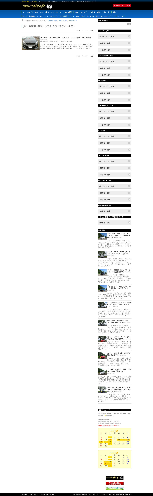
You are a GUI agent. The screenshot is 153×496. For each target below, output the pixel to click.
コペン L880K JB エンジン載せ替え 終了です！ (118, 338)
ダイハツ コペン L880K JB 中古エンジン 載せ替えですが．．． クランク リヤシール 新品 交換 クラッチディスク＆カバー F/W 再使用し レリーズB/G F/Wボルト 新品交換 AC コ (115, 345)
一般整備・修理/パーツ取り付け (99, 12)
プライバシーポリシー (47, 494)
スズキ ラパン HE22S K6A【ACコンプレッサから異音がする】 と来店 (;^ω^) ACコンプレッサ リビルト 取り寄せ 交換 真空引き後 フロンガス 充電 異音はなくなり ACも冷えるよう (115, 278)
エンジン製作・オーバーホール (50, 12)
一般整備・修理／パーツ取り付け (35, 20)
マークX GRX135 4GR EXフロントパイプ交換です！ (119, 370)
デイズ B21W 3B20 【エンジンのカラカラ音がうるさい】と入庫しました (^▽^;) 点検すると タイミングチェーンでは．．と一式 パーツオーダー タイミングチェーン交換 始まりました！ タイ (115, 262)
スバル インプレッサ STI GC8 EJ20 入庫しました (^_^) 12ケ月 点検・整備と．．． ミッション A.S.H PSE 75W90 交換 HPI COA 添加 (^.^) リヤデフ (115, 295)
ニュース (120, 16)
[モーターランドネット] (115, 484)
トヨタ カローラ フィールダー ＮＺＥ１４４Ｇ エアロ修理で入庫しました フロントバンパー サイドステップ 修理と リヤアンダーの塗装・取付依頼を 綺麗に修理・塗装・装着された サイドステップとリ (66, 46)
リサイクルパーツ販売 (77, 16)
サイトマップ (33, 494)
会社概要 (24, 494)
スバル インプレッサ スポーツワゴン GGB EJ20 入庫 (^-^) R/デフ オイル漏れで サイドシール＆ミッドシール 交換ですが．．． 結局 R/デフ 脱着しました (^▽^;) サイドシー (114, 313)
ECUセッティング (81, 12)
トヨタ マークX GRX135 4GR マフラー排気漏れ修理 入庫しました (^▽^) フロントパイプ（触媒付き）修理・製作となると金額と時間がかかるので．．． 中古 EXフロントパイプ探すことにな (114, 379)
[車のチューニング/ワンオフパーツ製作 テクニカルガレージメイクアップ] (37, 6)
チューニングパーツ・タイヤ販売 (56, 16)
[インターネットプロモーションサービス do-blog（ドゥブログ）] (115, 489)
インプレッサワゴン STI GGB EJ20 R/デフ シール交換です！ (120, 304)
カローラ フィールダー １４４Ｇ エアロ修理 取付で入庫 (65, 38)
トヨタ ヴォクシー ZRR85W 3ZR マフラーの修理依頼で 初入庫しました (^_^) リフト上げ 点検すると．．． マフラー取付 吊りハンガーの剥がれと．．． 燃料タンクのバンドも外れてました (114, 329)
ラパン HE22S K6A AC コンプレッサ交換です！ (119, 271)
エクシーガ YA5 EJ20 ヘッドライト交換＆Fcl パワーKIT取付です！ (118, 235)
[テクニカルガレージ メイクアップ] (115, 480)
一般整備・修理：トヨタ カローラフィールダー (62, 20)
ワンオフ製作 (67, 12)
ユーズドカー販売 (93, 16)
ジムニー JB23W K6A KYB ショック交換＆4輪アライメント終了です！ (119, 389)
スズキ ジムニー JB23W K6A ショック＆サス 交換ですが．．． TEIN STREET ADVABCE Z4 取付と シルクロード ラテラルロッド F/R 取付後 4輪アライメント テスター (115, 398)
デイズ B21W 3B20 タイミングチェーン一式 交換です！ (118, 253)
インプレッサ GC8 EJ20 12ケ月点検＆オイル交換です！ (119, 287)
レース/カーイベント (108, 16)
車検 (114, 12)
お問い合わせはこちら (122, 5)
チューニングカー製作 (30, 12)
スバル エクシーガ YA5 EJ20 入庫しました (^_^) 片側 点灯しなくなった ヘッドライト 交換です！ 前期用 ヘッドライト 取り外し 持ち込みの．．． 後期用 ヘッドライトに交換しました (114, 244)
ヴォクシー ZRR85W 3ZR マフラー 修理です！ (118, 321)
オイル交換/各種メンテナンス (33, 16)
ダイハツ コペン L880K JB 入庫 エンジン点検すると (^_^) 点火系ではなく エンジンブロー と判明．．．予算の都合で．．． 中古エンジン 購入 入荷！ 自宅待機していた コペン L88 (114, 361)
